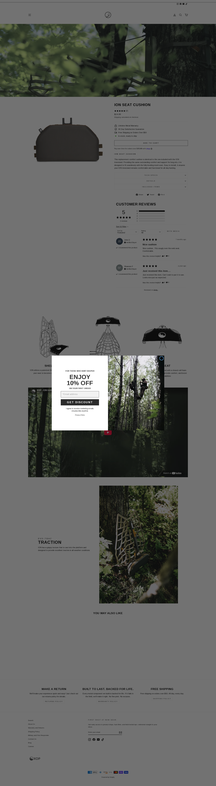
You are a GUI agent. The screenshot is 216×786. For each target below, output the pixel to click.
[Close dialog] (161, 358)
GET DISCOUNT (80, 402)
